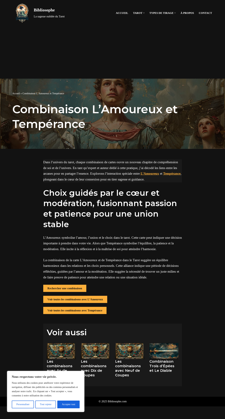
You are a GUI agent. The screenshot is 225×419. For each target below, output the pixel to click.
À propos (187, 12)
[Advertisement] (112, 52)
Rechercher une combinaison (64, 288)
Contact (205, 12)
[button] (143, 13)
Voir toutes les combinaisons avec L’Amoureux (75, 299)
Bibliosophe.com (117, 401)
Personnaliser (23, 404)
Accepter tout (68, 404)
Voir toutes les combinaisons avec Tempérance (74, 310)
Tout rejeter (46, 404)
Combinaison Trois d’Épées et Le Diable (161, 366)
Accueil (122, 12)
